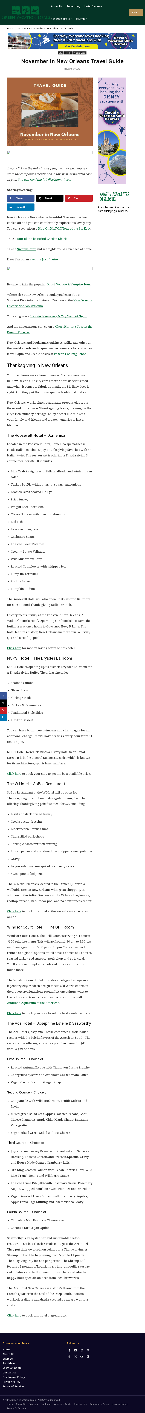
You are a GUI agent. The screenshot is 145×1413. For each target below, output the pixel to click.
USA (19, 28)
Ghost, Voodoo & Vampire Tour (68, 284)
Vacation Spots (79, 53)
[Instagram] (82, 1350)
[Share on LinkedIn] (3, 717)
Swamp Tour (26, 249)
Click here (14, 648)
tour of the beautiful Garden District (42, 239)
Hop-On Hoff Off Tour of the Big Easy (64, 228)
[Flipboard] (75, 1350)
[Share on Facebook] (3, 695)
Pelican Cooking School (70, 354)
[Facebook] (69, 1350)
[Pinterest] (88, 1350)
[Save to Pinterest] (3, 710)
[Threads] (88, 1356)
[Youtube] (82, 1356)
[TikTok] (69, 1356)
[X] (75, 1356)
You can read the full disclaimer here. (44, 179)
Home (10, 28)
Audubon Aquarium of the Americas (33, 1003)
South (27, 28)
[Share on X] (3, 703)
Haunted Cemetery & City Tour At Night (58, 316)
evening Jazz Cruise (44, 259)
